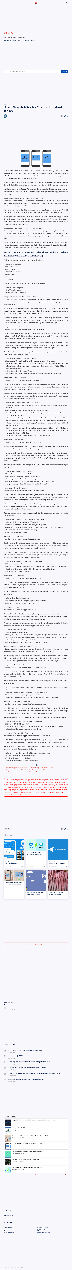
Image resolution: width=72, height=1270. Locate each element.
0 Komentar (14, 117)
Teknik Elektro (9, 1230)
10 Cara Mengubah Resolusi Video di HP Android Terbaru (23, 772)
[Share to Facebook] (62, 116)
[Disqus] (36, 973)
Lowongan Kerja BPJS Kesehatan (21, 1128)
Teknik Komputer (10, 1232)
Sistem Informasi (43, 1227)
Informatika (8, 1227)
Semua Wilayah (9, 1215)
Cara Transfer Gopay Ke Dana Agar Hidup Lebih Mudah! (27, 1167)
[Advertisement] (36, 19)
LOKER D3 (26, 41)
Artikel (7, 829)
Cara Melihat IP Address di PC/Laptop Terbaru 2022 (26, 1159)
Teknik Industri (43, 1230)
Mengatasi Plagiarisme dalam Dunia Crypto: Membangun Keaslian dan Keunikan (30, 768)
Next (66, 1175)
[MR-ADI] (36, 3)
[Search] (67, 2)
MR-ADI (9, 33)
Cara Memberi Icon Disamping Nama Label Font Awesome (27, 1151)
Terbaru (37, 1175)
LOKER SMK (16, 41)
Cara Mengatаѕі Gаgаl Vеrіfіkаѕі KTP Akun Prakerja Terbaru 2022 (25, 770)
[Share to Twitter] (65, 116)
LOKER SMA (7, 41)
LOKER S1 (34, 41)
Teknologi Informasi (44, 1232)
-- (8, 115)
